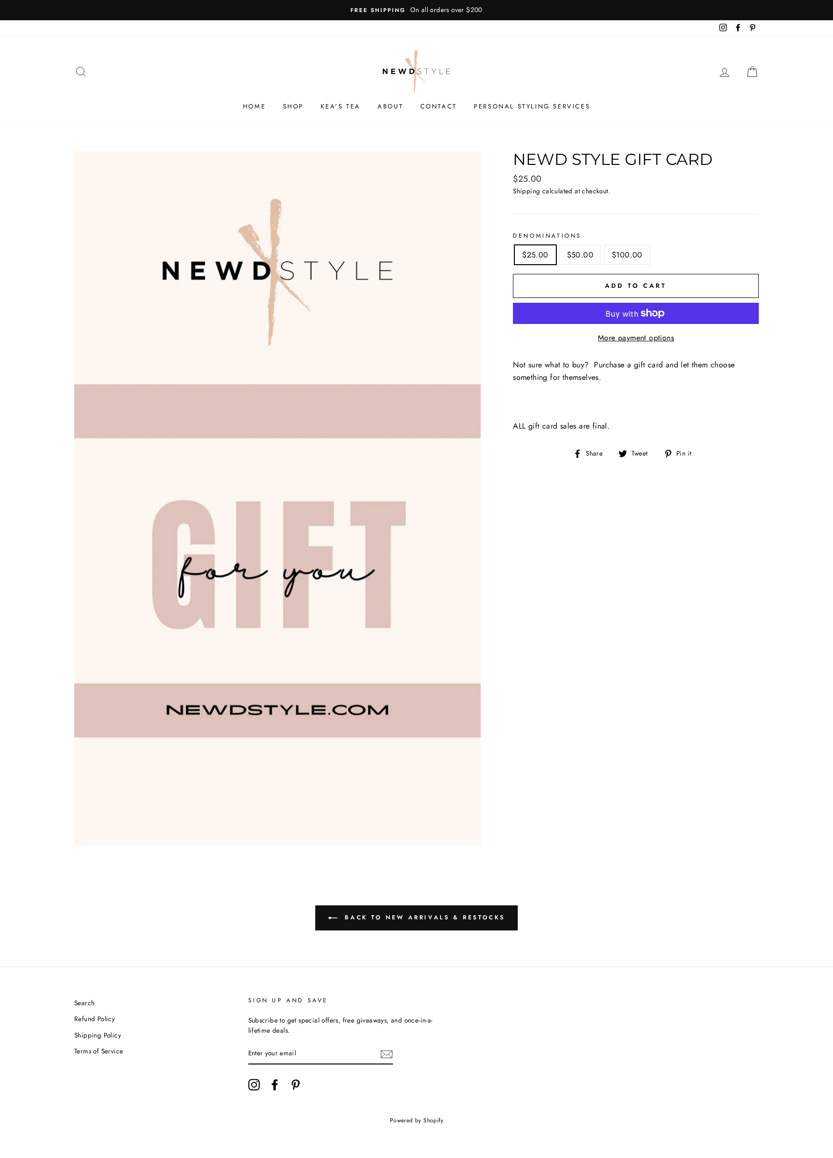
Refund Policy (94, 1018)
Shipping (526, 191)
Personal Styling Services (532, 106)
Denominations (547, 235)
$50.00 (580, 254)
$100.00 (627, 254)
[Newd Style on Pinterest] (295, 1085)
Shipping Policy (97, 1035)
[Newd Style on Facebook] (275, 1085)
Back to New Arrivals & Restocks (423, 917)
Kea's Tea (340, 106)
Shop (293, 106)
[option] (416, 10)
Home (254, 106)
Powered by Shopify (416, 1120)
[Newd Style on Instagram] (254, 1085)
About (390, 106)
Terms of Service (98, 1051)
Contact (438, 106)
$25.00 (535, 254)
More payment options (636, 337)
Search (84, 1003)
